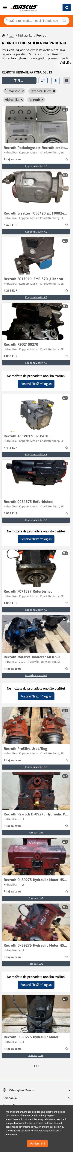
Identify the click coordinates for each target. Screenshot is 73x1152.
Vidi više (65, 63)
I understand (37, 1143)
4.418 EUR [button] (10, 448)
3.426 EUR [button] (10, 225)
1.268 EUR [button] (10, 290)
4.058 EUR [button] (10, 356)
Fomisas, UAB (35, 832)
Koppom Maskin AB (36, 166)
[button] (19, 80)
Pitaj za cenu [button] (12, 159)
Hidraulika (25, 35)
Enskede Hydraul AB (36, 675)
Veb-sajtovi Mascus (21, 1090)
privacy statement (49, 1130)
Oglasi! (67, 7)
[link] (36, 124)
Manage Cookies (19, 1130)
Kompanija (10, 1098)
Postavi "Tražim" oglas (36, 384)
